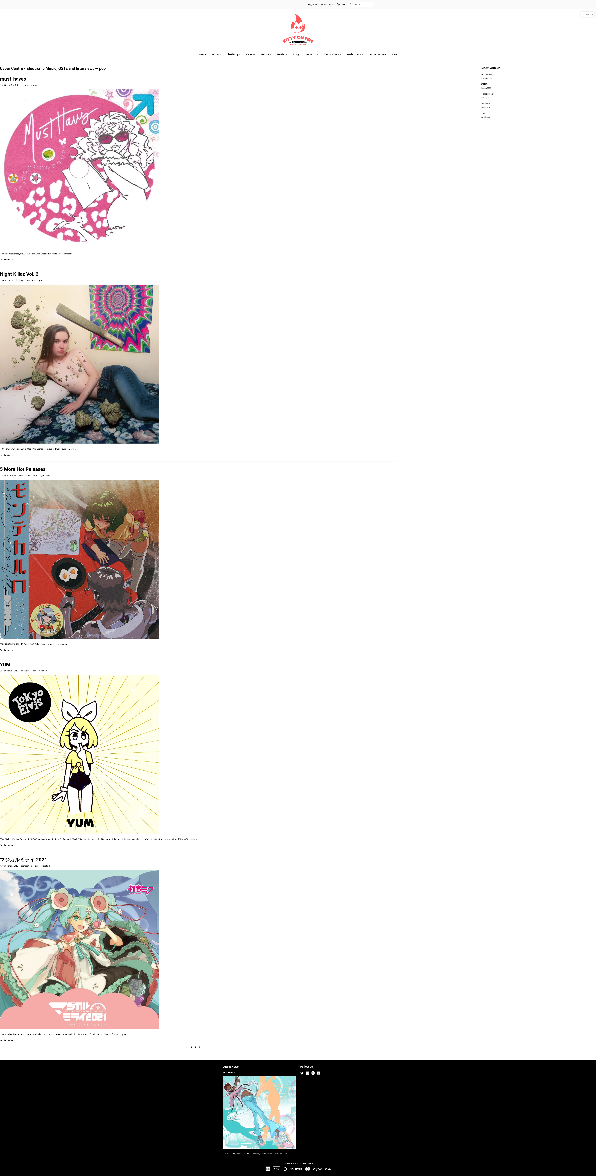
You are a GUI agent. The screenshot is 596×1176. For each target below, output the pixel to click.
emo (28, 475)
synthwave (45, 475)
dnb (21, 475)
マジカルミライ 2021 (23, 860)
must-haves (13, 79)
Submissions (377, 54)
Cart (343, 4)
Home (202, 54)
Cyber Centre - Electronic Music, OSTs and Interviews (47, 68)
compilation (26, 865)
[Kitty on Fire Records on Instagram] (313, 1074)
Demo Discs (332, 54)
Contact (310, 54)
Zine (394, 54)
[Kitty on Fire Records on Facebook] (307, 1074)
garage (26, 85)
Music (281, 54)
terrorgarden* (487, 93)
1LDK (483, 113)
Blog (296, 54)
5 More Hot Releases (22, 469)
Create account (325, 4)
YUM (5, 664)
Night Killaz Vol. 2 (19, 274)
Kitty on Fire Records (305, 1163)
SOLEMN (484, 84)
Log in (311, 4)
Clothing (232, 54)
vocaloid (43, 670)
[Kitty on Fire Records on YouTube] (318, 1074)
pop (35, 85)
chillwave (25, 670)
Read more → (6, 259)
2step (17, 85)
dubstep (20, 280)
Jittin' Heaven (487, 74)
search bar (485, 103)
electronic (31, 280)
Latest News (231, 1066)
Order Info (354, 54)
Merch (265, 54)
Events (251, 54)
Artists (216, 54)
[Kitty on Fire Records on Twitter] (302, 1074)
